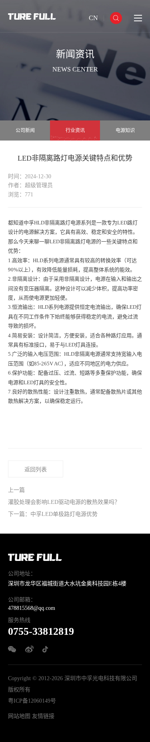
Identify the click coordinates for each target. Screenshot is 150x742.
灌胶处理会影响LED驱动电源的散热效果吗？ (64, 502)
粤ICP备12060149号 (32, 701)
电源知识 (125, 130)
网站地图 (19, 716)
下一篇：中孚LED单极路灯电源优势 (53, 514)
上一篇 (16, 490)
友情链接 (43, 716)
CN (93, 17)
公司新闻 (25, 130)
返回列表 (35, 470)
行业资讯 (75, 130)
